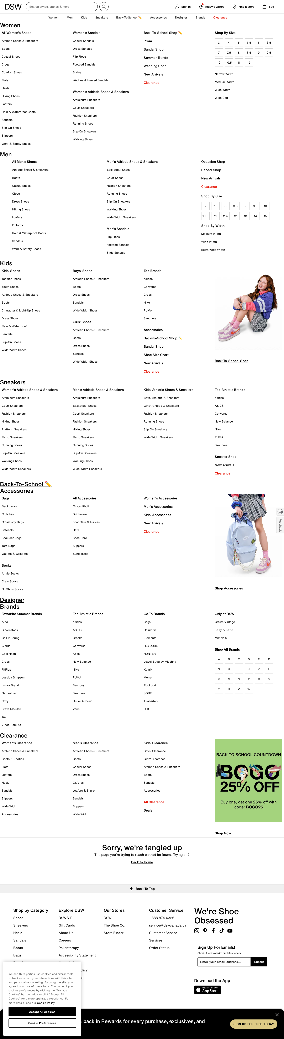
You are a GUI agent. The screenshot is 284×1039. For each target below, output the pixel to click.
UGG (147, 709)
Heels (5, 88)
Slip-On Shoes (11, 127)
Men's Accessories (158, 506)
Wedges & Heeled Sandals (91, 80)
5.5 (249, 42)
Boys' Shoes (82, 270)
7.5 (229, 52)
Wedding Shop (155, 65)
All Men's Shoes (24, 161)
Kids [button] (84, 17)
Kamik (148, 669)
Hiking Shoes (11, 96)
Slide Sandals (116, 252)
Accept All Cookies (42, 1011)
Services (155, 940)
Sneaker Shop (226, 456)
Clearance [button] (220, 17)
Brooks (77, 638)
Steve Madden (11, 709)
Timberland (151, 701)
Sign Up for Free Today (253, 1024)
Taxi (4, 717)
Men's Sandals (118, 228)
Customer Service (163, 932)
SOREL (148, 693)
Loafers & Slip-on (84, 790)
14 (255, 216)
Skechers (150, 318)
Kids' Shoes (11, 270)
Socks (6, 565)
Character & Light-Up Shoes (21, 310)
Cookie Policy (46, 1003)
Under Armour (82, 701)
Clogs (5, 64)
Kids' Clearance (156, 742)
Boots (6, 48)
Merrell (148, 677)
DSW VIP (65, 917)
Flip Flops (79, 56)
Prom (148, 40)
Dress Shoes (20, 201)
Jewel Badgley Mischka (160, 661)
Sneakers (20, 925)
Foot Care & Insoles (86, 522)
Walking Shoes (83, 139)
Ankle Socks (10, 573)
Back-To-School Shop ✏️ (163, 32)
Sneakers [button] (101, 17)
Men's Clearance (85, 742)
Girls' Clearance (154, 759)
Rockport (150, 685)
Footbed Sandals (84, 64)
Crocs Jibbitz (82, 506)
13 (245, 216)
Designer (181, 17)
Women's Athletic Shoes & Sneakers (101, 91)
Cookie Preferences (42, 1023)
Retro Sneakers (12, 437)
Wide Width (222, 90)
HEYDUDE (151, 646)
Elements (150, 638)
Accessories (153, 329)
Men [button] (70, 17)
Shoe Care (80, 538)
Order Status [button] (159, 947)
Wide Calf (221, 97)
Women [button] (53, 17)
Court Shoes (115, 177)
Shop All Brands (227, 649)
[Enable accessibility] (280, 511)
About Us (66, 932)
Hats (76, 530)
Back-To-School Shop (231, 360)
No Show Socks (12, 589)
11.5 (225, 216)
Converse (150, 286)
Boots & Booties (13, 759)
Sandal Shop (154, 49)
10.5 (229, 62)
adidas (148, 279)
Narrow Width (224, 74)
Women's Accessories (161, 498)
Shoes (18, 917)
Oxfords (17, 225)
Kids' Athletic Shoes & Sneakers (168, 389)
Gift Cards (67, 925)
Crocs (148, 294)
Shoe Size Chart (156, 354)
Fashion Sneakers (85, 115)
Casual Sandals (83, 40)
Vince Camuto (11, 725)
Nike (147, 302)
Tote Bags (8, 546)
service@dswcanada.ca (167, 925)
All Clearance (154, 801)
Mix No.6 (221, 638)
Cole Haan (9, 653)
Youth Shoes (10, 286)
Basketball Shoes (118, 169)
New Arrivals (153, 74)
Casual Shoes (11, 56)
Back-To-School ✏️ (129, 17)
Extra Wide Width (213, 249)
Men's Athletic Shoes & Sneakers (132, 161)
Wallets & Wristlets (15, 553)
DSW (107, 917)
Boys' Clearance (155, 751)
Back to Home (142, 862)
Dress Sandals (82, 48)
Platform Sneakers (14, 429)
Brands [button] (200, 17)
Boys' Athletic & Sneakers (161, 397)
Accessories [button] (158, 17)
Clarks (6, 646)
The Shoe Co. (114, 925)
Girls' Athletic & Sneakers (161, 405)
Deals (148, 810)
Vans (76, 709)
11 (239, 62)
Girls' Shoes (82, 321)
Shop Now (223, 833)
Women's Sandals (86, 32)
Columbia (150, 630)
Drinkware (80, 514)
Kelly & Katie (224, 630)
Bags (6, 498)
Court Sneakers (83, 107)
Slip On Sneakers (155, 429)
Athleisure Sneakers (86, 100)
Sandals (7, 119)
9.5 (269, 52)
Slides (77, 72)
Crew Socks (10, 581)
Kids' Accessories (157, 514)
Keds (76, 653)
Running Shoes (83, 123)
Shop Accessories (229, 588)
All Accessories (84, 498)
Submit (259, 962)
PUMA (148, 310)
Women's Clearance (17, 742)
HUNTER (150, 653)
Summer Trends (156, 57)
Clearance (151, 82)
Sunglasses (80, 553)
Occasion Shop (213, 161)
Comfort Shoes (12, 72)
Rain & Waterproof (14, 326)
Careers (65, 940)
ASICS (219, 405)
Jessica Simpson (13, 677)
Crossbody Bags (13, 522)
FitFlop (6, 669)
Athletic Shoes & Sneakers (20, 40)
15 (265, 216)
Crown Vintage (225, 622)
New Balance (224, 421)
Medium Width (224, 82)
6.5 (269, 42)
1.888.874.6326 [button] (161, 917)
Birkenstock (10, 630)
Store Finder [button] (113, 932)
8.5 (249, 52)
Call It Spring (10, 638)
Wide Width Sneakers (121, 217)
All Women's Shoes (16, 32)
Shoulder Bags (11, 538)
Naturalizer (9, 693)
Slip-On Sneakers (84, 131)
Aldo (5, 622)
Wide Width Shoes (14, 350)
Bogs (147, 622)
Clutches (8, 514)
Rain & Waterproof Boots (19, 112)
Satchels (8, 530)
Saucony (79, 685)
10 (218, 62)
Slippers (7, 135)
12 (248, 62)
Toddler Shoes (11, 279)
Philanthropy (69, 947)
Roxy (5, 701)
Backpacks (9, 506)
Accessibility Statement (77, 955)
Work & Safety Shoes (16, 143)
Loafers (7, 104)
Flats (5, 80)
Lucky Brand (10, 685)
